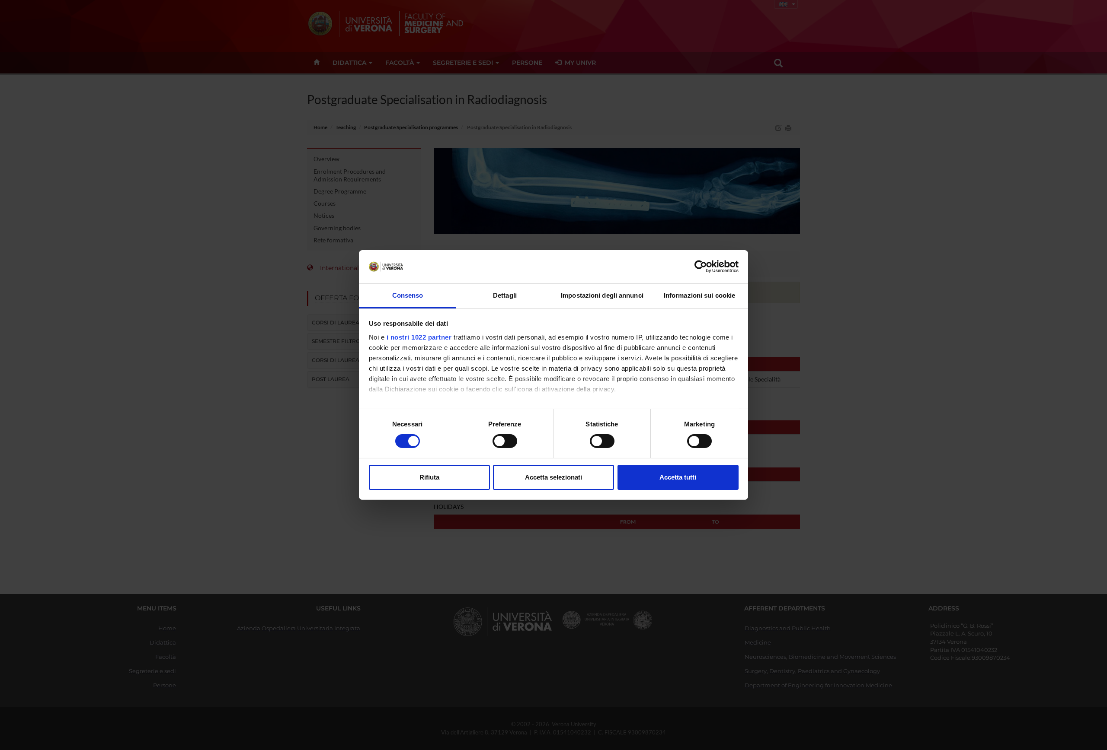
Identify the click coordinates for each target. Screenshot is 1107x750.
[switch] (505, 441)
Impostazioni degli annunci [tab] (602, 295)
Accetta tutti (677, 477)
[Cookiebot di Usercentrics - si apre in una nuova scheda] (701, 266)
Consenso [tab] (407, 295)
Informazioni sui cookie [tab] (699, 295)
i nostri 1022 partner (419, 337)
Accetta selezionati (553, 477)
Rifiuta (429, 477)
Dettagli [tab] (505, 295)
